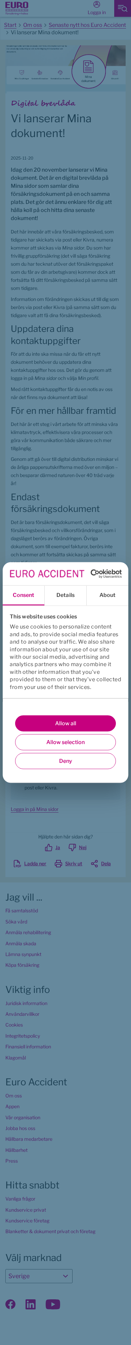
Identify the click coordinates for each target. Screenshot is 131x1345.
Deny (65, 761)
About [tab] (107, 595)
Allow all (65, 723)
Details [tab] (65, 595)
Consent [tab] (24, 595)
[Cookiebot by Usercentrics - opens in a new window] (92, 573)
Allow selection (65, 742)
